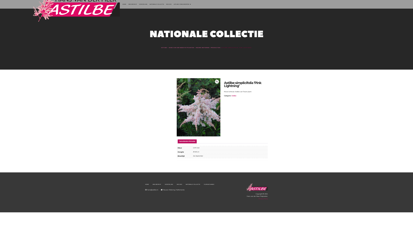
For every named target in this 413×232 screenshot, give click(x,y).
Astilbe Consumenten (182, 4)
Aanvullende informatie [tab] (187, 141)
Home (124, 4)
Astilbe (233, 96)
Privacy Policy (263, 199)
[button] (217, 82)
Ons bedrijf (132, 4)
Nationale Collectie (157, 4)
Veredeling (143, 4)
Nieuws (169, 4)
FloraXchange (209, 184)
